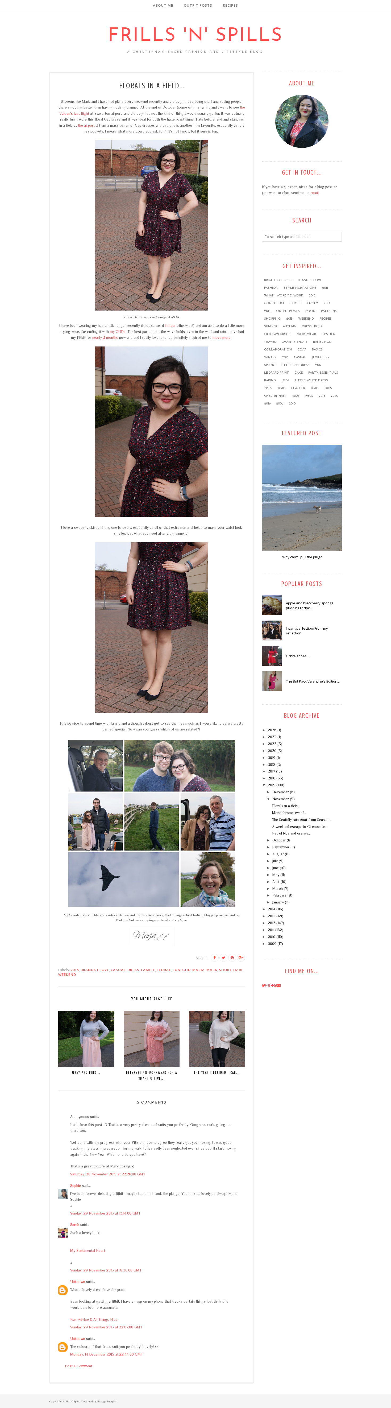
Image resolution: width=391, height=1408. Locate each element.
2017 (318, 365)
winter (270, 357)
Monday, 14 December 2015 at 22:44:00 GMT (106, 1354)
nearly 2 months (105, 337)
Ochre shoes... (297, 656)
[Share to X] (223, 957)
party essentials (323, 372)
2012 (312, 295)
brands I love (95, 969)
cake (298, 372)
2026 (272, 730)
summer (270, 326)
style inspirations (300, 288)
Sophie (75, 1185)
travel (270, 342)
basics (317, 349)
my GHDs (118, 331)
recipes (325, 318)
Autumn (289, 326)
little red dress (295, 365)
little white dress (311, 380)
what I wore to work (283, 295)
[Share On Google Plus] (241, 957)
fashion (271, 288)
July (275, 861)
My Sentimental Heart (87, 1250)
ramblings (322, 342)
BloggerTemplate (107, 1401)
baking (270, 380)
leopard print (276, 372)
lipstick (328, 334)
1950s (282, 388)
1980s (309, 396)
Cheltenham (275, 396)
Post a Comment (78, 1366)
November (280, 799)
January (278, 902)
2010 (292, 403)
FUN (177, 969)
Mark (211, 969)
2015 (74, 969)
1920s (295, 396)
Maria (198, 969)
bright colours (278, 280)
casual (118, 969)
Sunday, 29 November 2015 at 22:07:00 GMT (106, 1327)
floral (164, 969)
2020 (334, 396)
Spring (269, 365)
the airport (86, 125)
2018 (322, 396)
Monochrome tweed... (289, 813)
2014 (267, 311)
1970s (285, 380)
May (275, 875)
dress (133, 969)
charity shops (294, 342)
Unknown (77, 1281)
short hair (231, 969)
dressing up (312, 326)
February (279, 895)
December (280, 792)
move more (222, 337)
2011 (325, 288)
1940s (328, 388)
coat (301, 349)
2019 (267, 403)
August (278, 854)
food (310, 311)
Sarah (74, 1225)
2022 (272, 744)
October (279, 840)
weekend (67, 974)
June (275, 868)
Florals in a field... (286, 806)
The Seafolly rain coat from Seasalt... (301, 819)
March (277, 888)
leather (298, 388)
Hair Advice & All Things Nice (94, 1319)
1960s (268, 388)
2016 (285, 357)
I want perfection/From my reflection (307, 630)
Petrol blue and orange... (291, 833)
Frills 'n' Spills (195, 36)
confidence (274, 303)
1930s (315, 388)
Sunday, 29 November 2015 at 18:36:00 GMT (106, 1270)
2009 (279, 403)
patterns (329, 311)
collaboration (278, 349)
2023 (272, 737)
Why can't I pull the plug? (302, 557)
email (314, 193)
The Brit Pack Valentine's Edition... (313, 681)
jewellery (321, 357)
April (276, 882)
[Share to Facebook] (214, 957)
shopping (272, 318)
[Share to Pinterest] (232, 957)
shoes (295, 303)
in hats (170, 325)
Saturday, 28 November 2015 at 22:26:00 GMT (107, 1174)
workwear (306, 334)
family (148, 969)
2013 (327, 303)
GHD (186, 969)
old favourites (278, 334)
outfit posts (288, 311)
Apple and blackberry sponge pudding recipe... (310, 605)
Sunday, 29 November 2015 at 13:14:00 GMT (105, 1213)
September (280, 847)
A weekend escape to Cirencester (299, 826)
